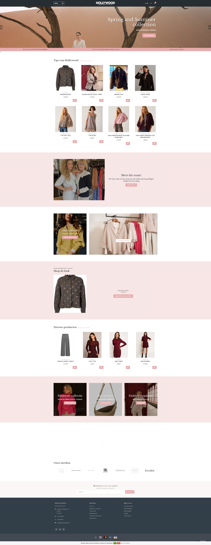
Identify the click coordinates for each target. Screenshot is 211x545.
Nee (118, 543)
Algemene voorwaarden (95, 508)
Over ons (91, 506)
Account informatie (128, 506)
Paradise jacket (65, 94)
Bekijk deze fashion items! (123, 296)
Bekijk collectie (85, 60)
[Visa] (115, 537)
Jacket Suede (145, 94)
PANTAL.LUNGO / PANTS (66, 361)
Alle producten (127, 516)
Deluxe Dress (145, 361)
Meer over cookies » (125, 543)
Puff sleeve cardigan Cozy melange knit (145, 136)
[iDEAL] (100, 537)
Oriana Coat (118, 94)
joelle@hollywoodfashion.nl (63, 522)
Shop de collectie (148, 35)
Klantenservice (92, 518)
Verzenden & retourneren (95, 516)
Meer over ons (131, 185)
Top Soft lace (66, 135)
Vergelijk (126, 513)
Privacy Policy (92, 511)
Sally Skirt (119, 361)
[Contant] (96, 537)
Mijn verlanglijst (127, 511)
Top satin (92, 135)
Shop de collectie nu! (70, 237)
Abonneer (130, 492)
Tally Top (92, 361)
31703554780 (60, 519)
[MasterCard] (105, 537)
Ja (114, 543)
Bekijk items (141, 403)
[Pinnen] (110, 537)
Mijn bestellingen (128, 508)
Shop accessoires (105, 403)
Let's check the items (123, 240)
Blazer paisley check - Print (92, 94)
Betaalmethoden (93, 513)
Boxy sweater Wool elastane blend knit (118, 136)
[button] (1, 27)
